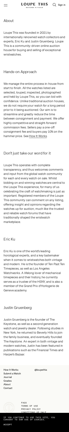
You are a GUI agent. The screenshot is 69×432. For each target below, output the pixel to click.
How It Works (38, 136)
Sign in (61, 4)
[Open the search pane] (54, 5)
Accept (8, 424)
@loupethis (40, 369)
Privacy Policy (31, 409)
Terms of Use (29, 406)
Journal (8, 377)
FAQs (24, 402)
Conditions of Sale (33, 412)
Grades (8, 380)
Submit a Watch (12, 373)
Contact (8, 388)
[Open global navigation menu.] (6, 5)
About (7, 384)
